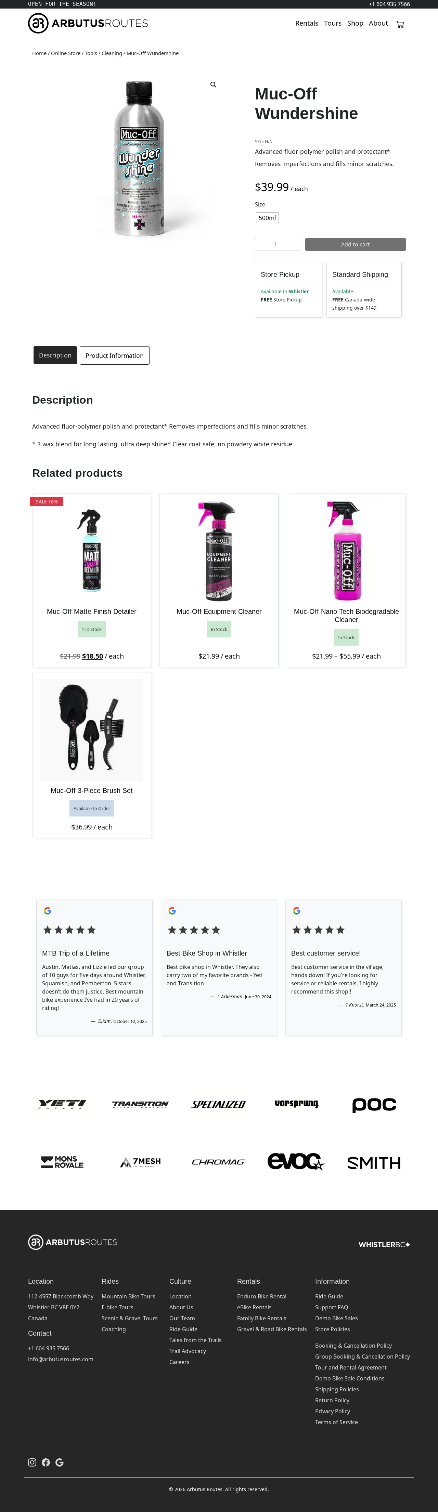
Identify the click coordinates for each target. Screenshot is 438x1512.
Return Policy (332, 1400)
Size (260, 204)
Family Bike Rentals (261, 1318)
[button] (213, 85)
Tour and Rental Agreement (351, 1367)
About (378, 23)
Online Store (65, 53)
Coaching (114, 1329)
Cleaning (112, 53)
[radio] (267, 218)
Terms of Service (336, 1422)
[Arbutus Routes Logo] (36, 23)
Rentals (307, 23)
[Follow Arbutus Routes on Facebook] (46, 1462)
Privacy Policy (332, 1411)
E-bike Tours (117, 1307)
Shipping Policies (337, 1389)
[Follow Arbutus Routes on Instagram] (32, 1462)
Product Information (115, 355)
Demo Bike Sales (336, 1318)
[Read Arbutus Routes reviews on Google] (59, 1462)
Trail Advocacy (187, 1351)
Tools (91, 53)
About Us (181, 1307)
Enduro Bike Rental (261, 1296)
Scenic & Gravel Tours (130, 1318)
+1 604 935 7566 (48, 1348)
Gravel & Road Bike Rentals (272, 1329)
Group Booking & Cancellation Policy (362, 1356)
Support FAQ (331, 1307)
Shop (355, 23)
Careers (179, 1362)
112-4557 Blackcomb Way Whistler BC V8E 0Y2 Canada (60, 1307)
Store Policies (332, 1329)
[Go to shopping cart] (400, 23)
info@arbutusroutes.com (60, 1359)
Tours (333, 23)
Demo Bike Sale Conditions (350, 1378)
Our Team (182, 1318)
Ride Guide (183, 1329)
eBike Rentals (254, 1307)
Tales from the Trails (195, 1340)
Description (55, 355)
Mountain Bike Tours (128, 1296)
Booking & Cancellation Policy (353, 1345)
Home (39, 53)
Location (180, 1296)
